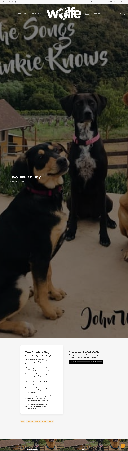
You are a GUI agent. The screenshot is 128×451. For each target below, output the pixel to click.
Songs (12, 181)
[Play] (71, 362)
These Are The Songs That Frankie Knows (40, 421)
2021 (22, 421)
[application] (86, 362)
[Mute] (96, 362)
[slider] (99, 361)
